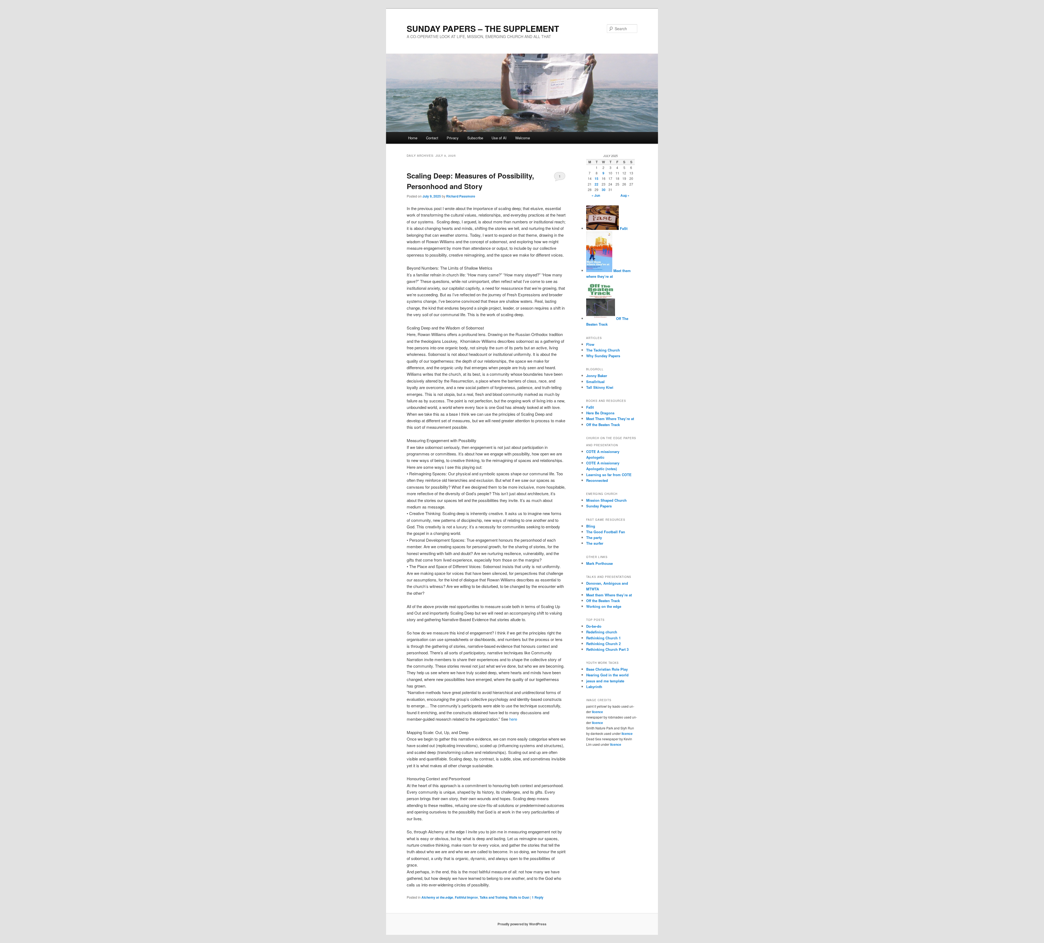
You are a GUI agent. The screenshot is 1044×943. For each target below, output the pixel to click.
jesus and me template (605, 680)
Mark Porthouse (599, 563)
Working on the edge (603, 606)
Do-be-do (593, 626)
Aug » (624, 195)
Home (412, 137)
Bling (590, 526)
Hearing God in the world (607, 674)
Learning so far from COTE (609, 474)
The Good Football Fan (605, 531)
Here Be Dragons (600, 412)
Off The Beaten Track (607, 321)
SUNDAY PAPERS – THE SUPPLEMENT (483, 28)
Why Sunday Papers (603, 355)
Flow (590, 344)
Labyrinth (594, 686)
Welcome (522, 137)
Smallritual (595, 381)
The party (594, 537)
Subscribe (475, 137)
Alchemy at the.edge (437, 897)
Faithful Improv (466, 897)
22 (596, 184)
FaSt (623, 228)
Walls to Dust (519, 897)
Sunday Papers (599, 506)
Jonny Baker (596, 375)
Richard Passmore (460, 196)
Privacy (453, 137)
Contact (432, 137)
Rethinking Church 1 (603, 637)
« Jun (596, 195)
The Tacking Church (603, 350)
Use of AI (499, 137)
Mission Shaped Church (606, 500)
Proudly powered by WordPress (522, 924)
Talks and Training (493, 897)
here (513, 719)
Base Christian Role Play (607, 669)
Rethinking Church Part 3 (607, 649)
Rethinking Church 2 (603, 643)
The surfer (594, 543)
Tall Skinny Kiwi (599, 387)
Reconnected (597, 480)
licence (597, 711)
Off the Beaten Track (603, 424)
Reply (537, 897)
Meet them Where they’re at (609, 594)
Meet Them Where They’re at (610, 418)
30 (603, 189)
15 (596, 178)
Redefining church (601, 631)
